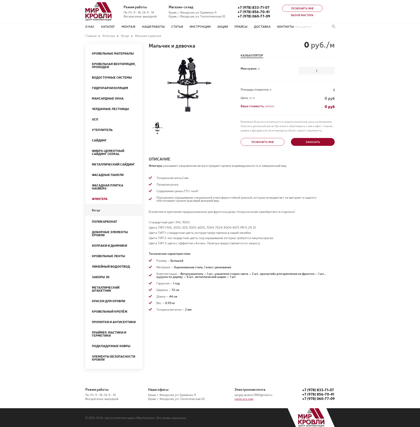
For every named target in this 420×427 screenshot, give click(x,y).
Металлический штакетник (105, 288)
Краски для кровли (108, 301)
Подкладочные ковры (111, 346)
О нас (89, 26)
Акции (222, 26)
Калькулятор (252, 55)
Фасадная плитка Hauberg (107, 186)
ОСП (95, 119)
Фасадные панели (108, 175)
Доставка (262, 26)
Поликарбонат (104, 221)
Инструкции (200, 26)
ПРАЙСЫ (240, 26)
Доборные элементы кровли (110, 233)
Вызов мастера (302, 15)
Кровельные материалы (113, 53)
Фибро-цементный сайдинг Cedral (108, 152)
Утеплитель (102, 130)
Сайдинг (99, 140)
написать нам (243, 399)
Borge (125, 36)
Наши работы (153, 26)
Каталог (108, 26)
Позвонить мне (302, 8)
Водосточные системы (112, 77)
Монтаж (128, 26)
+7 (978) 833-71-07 (254, 7)
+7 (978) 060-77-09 (254, 16)
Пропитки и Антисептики (114, 322)
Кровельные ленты (108, 256)
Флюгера (108, 36)
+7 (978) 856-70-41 (254, 11)
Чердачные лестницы (110, 109)
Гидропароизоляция (110, 88)
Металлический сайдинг (113, 164)
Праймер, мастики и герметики (109, 333)
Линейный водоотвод (111, 266)
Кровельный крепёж (110, 311)
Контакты (285, 26)
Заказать (313, 142)
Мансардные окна (108, 98)
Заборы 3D (101, 277)
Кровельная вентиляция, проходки (114, 65)
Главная (90, 36)
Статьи (177, 26)
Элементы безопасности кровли (113, 357)
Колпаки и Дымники (109, 245)
